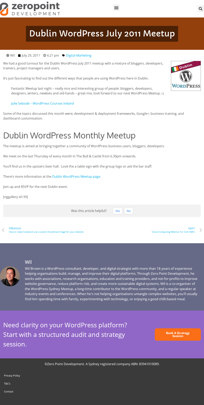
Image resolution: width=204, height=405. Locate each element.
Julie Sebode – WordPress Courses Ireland (42, 103)
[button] (116, 7)
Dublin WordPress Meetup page (76, 176)
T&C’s (7, 383)
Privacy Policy (12, 375)
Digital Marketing (78, 55)
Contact (8, 391)
